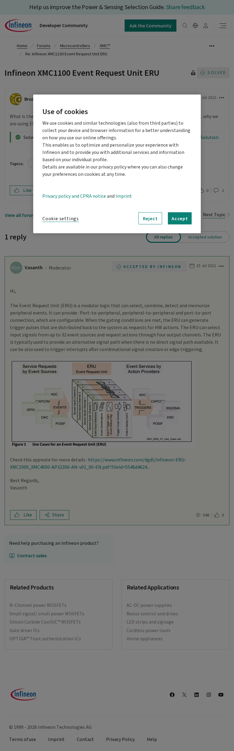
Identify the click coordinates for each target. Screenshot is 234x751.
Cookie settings (60, 218)
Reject (150, 218)
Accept (180, 218)
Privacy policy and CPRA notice (74, 196)
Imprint (123, 196)
